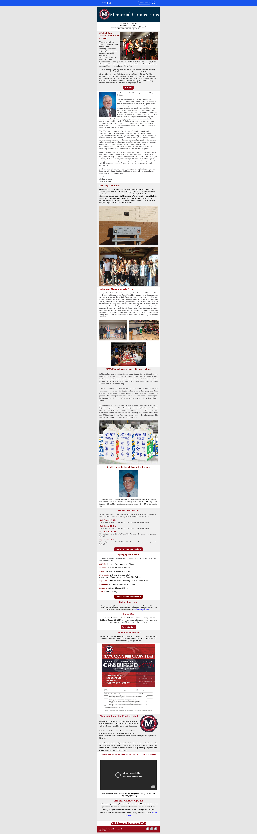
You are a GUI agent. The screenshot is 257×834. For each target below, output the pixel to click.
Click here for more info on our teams (128, 549)
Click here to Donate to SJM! (128, 823)
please (149, 813)
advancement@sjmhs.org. (141, 609)
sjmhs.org (102, 830)
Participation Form (128, 627)
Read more (128, 88)
